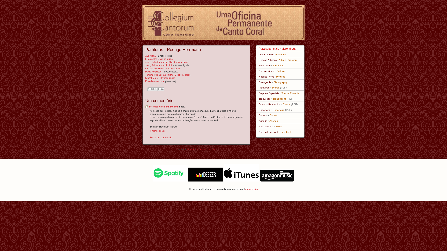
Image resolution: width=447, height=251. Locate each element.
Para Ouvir (265, 65)
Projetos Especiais (269, 93)
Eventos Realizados (270, 104)
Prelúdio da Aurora (154, 81)
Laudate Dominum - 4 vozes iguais (162, 68)
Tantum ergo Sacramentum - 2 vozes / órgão (167, 75)
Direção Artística (268, 60)
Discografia (265, 82)
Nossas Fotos (266, 76)
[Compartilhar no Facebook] (159, 89)
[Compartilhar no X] (155, 89)
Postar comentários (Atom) (201, 149)
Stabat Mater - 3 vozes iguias (160, 78)
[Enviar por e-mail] (149, 89)
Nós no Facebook (268, 132)
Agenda (263, 120)
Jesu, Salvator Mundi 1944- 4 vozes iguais (166, 62)
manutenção (251, 189)
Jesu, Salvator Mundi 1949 (158, 65)
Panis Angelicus (153, 71)
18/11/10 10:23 (157, 131)
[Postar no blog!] (152, 89)
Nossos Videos (267, 71)
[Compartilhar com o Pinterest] (162, 89)
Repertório (264, 110)
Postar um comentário (161, 137)
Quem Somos (266, 54)
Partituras (264, 87)
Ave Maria (150, 56)
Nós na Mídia (266, 126)
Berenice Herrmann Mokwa (163, 106)
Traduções (264, 98)
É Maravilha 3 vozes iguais (159, 59)
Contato (263, 115)
